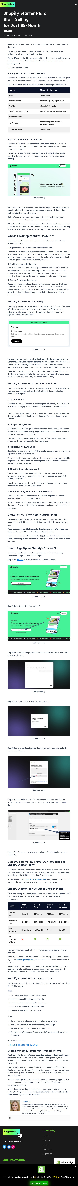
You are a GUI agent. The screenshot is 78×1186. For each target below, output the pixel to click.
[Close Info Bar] (76, 1166)
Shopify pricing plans (25, 959)
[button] (39, 1183)
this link (20, 560)
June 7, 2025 (27, 36)
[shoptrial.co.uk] (48, 1153)
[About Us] (46, 1136)
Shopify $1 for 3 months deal (34, 879)
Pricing (8, 31)
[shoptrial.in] (47, 1149)
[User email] (10, 1118)
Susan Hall (16, 36)
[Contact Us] (47, 1140)
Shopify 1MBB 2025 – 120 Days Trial (24, 1045)
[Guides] (45, 1144)
